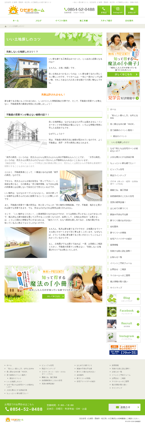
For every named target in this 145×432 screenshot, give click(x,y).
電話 (103, 10)
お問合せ (131, 10)
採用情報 (114, 245)
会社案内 (114, 226)
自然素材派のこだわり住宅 (122, 196)
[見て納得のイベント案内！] (61, 20)
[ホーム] (16, 20)
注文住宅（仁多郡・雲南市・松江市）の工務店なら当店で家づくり (28, 2)
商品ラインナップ (118, 175)
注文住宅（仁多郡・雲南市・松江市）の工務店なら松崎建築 (102, 418)
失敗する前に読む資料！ (121, 251)
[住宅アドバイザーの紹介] (106, 20)
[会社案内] (129, 20)
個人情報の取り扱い (119, 281)
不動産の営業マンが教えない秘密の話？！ (27, 114)
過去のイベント (120, 136)
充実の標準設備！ (118, 202)
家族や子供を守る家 (119, 214)
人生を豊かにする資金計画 (122, 157)
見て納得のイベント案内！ (122, 130)
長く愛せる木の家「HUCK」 (123, 124)
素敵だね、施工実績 (119, 190)
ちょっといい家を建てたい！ (123, 163)
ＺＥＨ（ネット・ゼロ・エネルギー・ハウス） (124, 182)
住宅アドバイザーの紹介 (121, 238)
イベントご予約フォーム (121, 263)
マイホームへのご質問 (120, 275)
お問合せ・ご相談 (118, 269)
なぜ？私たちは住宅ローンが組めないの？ (124, 149)
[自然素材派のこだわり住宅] (38, 20)
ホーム (113, 109)
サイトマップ (116, 287)
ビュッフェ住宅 (117, 169)
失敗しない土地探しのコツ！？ (22, 51)
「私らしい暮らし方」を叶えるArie (124, 116)
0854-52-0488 (79, 10)
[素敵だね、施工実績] (83, 20)
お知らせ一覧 (116, 257)
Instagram (117, 10)
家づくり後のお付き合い (121, 220)
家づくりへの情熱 (118, 232)
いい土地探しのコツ (120, 142)
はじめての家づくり (119, 208)
